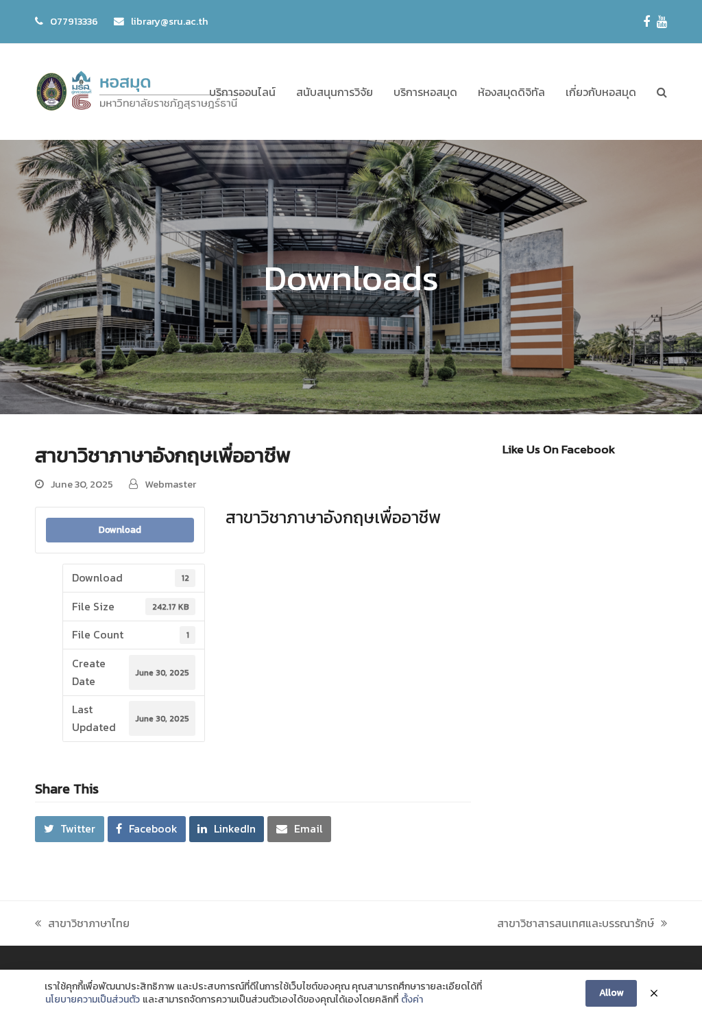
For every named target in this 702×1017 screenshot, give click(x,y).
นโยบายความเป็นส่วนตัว (92, 1000)
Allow (611, 992)
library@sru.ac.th (169, 21)
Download (120, 529)
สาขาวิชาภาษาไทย (88, 923)
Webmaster (170, 484)
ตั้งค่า (412, 1000)
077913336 (74, 21)
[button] (661, 92)
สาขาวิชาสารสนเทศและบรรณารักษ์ (575, 923)
